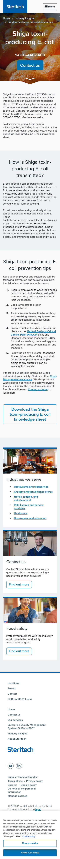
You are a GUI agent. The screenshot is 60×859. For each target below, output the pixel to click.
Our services (15, 720)
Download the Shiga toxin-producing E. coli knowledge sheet (30, 414)
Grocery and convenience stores (33, 491)
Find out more (19, 584)
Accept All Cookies (30, 852)
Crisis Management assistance (30, 378)
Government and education (30, 518)
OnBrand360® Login (20, 699)
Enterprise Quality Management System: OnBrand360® (27, 726)
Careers (12, 785)
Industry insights (24, 18)
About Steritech (17, 739)
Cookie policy (29, 785)
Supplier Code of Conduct (23, 777)
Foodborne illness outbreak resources (30, 22)
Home (6, 18)
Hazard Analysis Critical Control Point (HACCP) (33, 333)
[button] (30, 79)
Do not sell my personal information (22, 790)
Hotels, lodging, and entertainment (26, 498)
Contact (12, 693)
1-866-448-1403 (30, 55)
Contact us (30, 65)
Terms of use (15, 781)
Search (12, 688)
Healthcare (20, 513)
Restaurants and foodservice (31, 486)
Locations (13, 683)
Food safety (17, 628)
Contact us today (38, 389)
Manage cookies (17, 796)
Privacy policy (34, 781)
